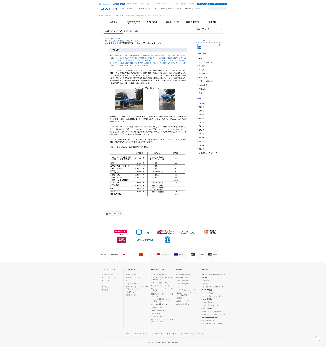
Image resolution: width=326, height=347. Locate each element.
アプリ (129, 4)
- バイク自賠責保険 (157, 310)
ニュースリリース (119, 15)
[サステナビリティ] (153, 22)
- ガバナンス (180, 287)
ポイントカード (107, 280)
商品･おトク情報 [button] (127, 9)
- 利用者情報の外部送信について (212, 287)
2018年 (201, 134)
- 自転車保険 (155, 313)
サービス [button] (171, 9)
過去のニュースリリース (208, 153)
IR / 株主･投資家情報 (183, 274)
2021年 (201, 122)
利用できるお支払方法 (133, 277)
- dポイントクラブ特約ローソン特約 (213, 314)
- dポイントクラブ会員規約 (210, 311)
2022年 (201, 118)
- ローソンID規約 (207, 293)
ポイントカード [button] (160, 9)
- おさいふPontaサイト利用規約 (212, 323)
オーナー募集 (174, 4)
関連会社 (202, 89)
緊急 (200, 93)
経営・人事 (203, 77)
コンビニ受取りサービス (159, 274)
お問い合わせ (205, 4)
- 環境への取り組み (182, 280)
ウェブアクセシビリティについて (192, 334)
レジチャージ (130, 280)
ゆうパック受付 (131, 284)
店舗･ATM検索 (144, 4)
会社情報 (108, 15)
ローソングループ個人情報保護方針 (213, 274)
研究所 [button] (178, 9)
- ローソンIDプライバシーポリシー (213, 296)
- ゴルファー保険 (157, 316)
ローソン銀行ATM (132, 274)
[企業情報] (113, 22)
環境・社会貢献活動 (206, 81)
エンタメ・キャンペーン (110, 277)
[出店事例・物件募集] (192, 22)
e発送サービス (131, 292)
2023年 (201, 115)
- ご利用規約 (205, 280)
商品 (200, 58)
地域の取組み (204, 85)
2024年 (201, 111)
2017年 (201, 138)
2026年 (201, 103)
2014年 (201, 149)
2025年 (201, 107)
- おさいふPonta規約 (208, 320)
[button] (317, 340)
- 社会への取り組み (182, 284)
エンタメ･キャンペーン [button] (144, 9)
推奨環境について (141, 334)
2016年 (201, 141)
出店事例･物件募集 (182, 304)
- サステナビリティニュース (185, 290)
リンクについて (157, 334)
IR (153, 4)
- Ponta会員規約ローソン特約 (211, 305)
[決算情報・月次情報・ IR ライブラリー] (133, 22)
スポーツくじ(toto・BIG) (159, 283)
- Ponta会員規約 (207, 302)
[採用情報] (212, 22)
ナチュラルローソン (206, 62)
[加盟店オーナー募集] (173, 22)
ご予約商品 (105, 287)
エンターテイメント (206, 70)
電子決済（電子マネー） (134, 295)
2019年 (201, 130)
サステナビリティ (161, 4)
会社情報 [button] (197, 9)
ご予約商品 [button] (187, 9)
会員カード (203, 74)
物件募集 (183, 4)
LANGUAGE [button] (221, 4)
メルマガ (135, 4)
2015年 (201, 145)
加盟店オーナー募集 (183, 301)
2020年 (201, 126)
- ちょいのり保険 (157, 307)
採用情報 (192, 4)
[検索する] (225, 8)
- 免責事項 (204, 284)
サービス (202, 66)
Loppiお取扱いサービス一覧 (160, 286)
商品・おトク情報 (108, 274)
